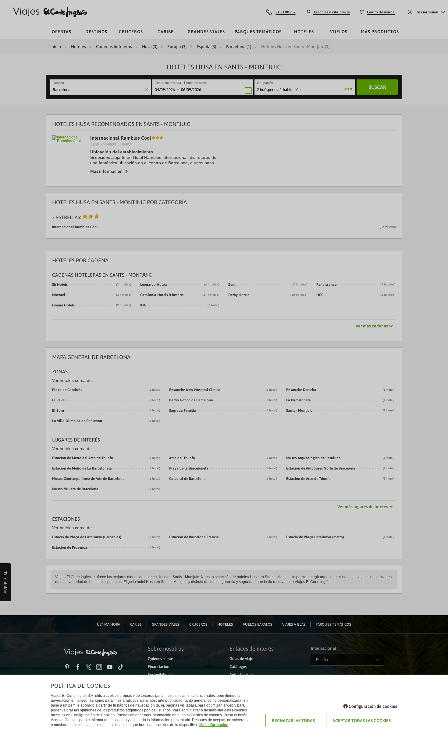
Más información (213, 725)
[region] (224, 368)
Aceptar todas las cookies (361, 720)
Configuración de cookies (373, 706)
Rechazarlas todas (293, 720)
